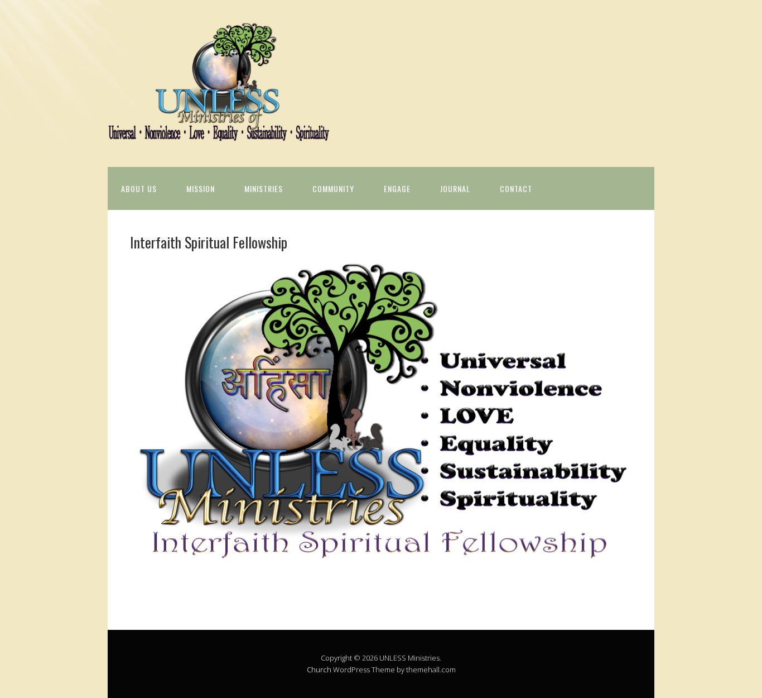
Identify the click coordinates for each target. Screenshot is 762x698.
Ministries (263, 188)
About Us (139, 188)
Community (333, 188)
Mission (200, 188)
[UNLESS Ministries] (219, 132)
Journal (455, 188)
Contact (516, 188)
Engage (397, 188)
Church (319, 669)
